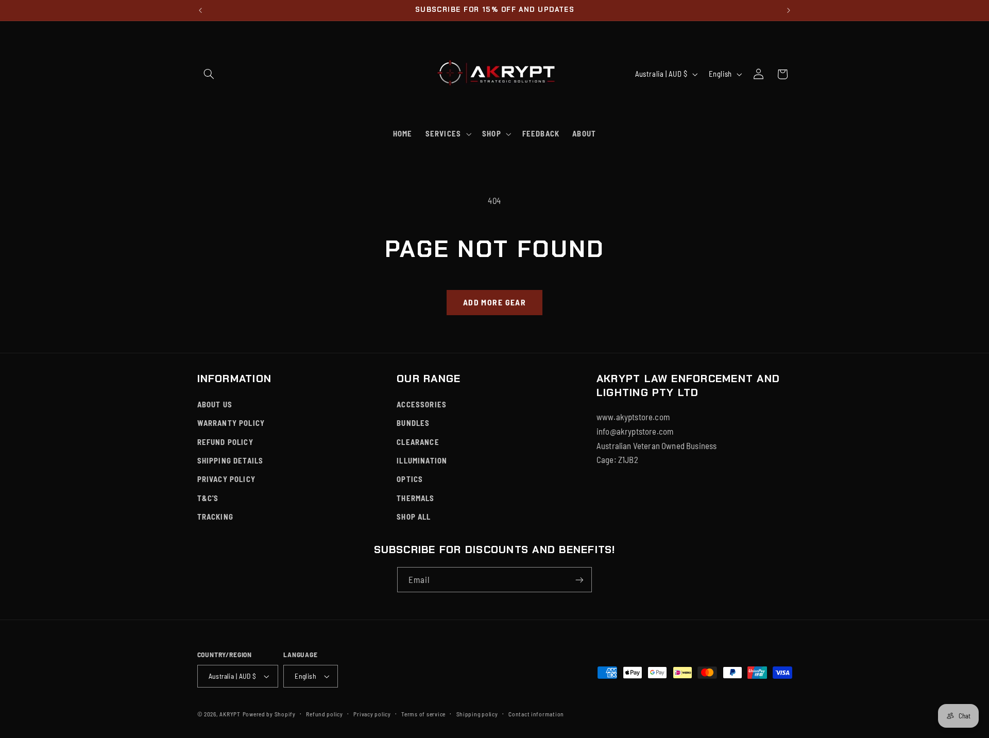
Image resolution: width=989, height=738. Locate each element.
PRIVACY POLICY (226, 479)
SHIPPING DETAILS (230, 460)
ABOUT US (214, 404)
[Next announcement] (788, 10)
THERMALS (415, 498)
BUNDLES (413, 422)
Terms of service (423, 713)
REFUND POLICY (225, 442)
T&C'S (208, 498)
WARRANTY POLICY (231, 422)
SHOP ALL (414, 516)
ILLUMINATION (422, 460)
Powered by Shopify (269, 713)
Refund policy (324, 713)
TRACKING (215, 516)
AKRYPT (229, 713)
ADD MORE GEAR (494, 302)
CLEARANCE (418, 442)
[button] (209, 74)
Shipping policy (477, 713)
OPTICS (410, 479)
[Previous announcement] (200, 10)
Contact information (536, 713)
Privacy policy (371, 713)
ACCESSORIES (422, 404)
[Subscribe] (579, 579)
